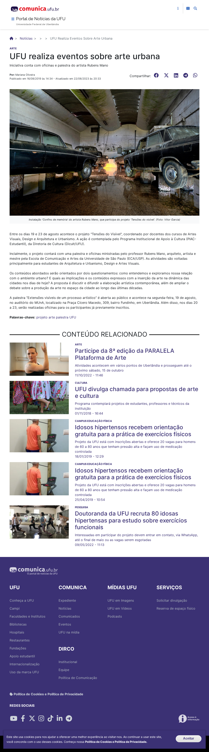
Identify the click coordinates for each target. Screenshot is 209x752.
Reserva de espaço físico (176, 608)
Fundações (18, 648)
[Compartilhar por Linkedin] (60, 718)
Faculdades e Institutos (27, 616)
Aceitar (188, 738)
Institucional (68, 662)
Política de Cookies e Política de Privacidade (48, 694)
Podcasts (115, 616)
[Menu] (13, 19)
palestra (62, 317)
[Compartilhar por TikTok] (50, 718)
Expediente (67, 600)
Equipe (64, 670)
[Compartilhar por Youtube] (14, 718)
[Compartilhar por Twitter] (32, 718)
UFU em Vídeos (120, 608)
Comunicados (69, 616)
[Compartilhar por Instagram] (41, 718)
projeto (42, 317)
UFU (72, 317)
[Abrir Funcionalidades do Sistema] (188, 8)
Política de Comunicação (78, 678)
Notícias (26, 38)
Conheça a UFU (22, 600)
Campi (15, 608)
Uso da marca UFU (24, 672)
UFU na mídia (69, 632)
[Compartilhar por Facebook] (23, 718)
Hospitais (17, 632)
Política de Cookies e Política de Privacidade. (116, 741)
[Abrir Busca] (195, 8)
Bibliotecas (18, 624)
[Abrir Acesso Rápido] (178, 8)
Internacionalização (25, 664)
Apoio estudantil (22, 656)
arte (52, 317)
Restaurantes (20, 640)
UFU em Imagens (121, 600)
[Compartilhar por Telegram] (69, 718)
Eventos (65, 624)
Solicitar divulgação (172, 600)
